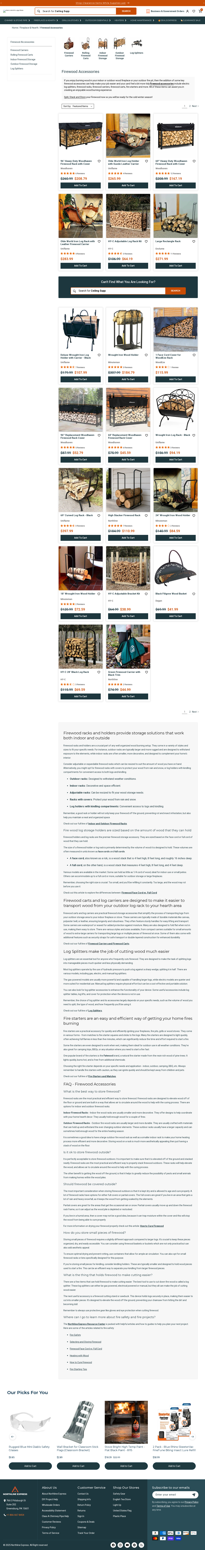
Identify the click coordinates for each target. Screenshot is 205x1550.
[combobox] (78, 11)
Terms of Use (163, 1506)
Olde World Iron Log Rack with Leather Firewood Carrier (78, 243)
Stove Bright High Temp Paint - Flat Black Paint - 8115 (125, 1448)
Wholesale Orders (51, 1505)
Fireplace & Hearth (29, 27)
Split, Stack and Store (75, 97)
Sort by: (67, 106)
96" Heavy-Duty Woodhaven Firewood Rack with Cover (76, 162)
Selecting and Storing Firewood (85, 1342)
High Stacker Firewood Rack (124, 515)
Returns (82, 1510)
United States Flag (122, 1510)
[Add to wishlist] (193, 11)
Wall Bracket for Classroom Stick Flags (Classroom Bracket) (77, 1448)
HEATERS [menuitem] (119, 20)
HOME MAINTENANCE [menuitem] (141, 20)
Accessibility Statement (54, 1510)
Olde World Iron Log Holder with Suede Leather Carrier (123, 162)
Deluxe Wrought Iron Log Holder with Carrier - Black (76, 356)
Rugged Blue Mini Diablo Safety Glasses (29, 1448)
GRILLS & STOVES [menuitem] (70, 20)
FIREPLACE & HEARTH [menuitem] (44, 20)
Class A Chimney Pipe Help (55, 1516)
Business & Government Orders (167, 11)
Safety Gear (119, 1493)
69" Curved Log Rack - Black (77, 515)
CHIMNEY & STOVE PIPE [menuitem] (15, 20)
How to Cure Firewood (152, 1226)
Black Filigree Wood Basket (171, 593)
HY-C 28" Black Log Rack (75, 672)
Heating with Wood (79, 1355)
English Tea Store (122, 1499)
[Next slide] (192, 1437)
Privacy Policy (49, 1527)
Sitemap (82, 1527)
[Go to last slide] (13, 1437)
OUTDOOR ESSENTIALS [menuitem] (96, 20)
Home (15, 27)
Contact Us (83, 1493)
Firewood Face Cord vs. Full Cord (139, 892)
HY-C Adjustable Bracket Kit (124, 593)
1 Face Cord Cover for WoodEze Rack (168, 356)
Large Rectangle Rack (168, 241)
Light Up (117, 1505)
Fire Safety (75, 1335)
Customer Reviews (51, 1522)
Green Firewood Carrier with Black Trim (124, 673)
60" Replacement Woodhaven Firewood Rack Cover (124, 436)
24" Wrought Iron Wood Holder (173, 515)
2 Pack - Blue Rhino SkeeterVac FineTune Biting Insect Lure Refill (174, 1448)
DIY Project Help (50, 1499)
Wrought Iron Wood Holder (123, 354)
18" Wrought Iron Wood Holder (78, 593)
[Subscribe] (193, 1495)
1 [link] (184, 106)
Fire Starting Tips (78, 1369)
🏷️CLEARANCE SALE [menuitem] (190, 20)
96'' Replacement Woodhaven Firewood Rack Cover (77, 436)
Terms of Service (50, 1533)
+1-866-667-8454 (15, 1515)
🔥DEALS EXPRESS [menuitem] (167, 20)
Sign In (81, 1516)
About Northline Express (54, 1493)
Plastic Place (119, 1516)
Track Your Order (86, 1533)
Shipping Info (84, 1499)
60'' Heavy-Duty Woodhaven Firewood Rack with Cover (171, 162)
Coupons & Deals (86, 1522)
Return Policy (84, 1505)
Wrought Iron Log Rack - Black (173, 435)
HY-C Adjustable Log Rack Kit (125, 241)
